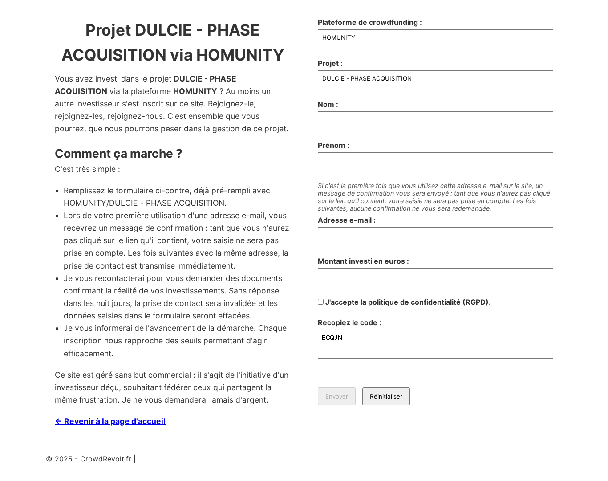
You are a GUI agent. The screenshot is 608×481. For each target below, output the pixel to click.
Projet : (330, 63)
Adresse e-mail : (347, 220)
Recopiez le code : (349, 322)
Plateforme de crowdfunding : (370, 22)
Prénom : (333, 145)
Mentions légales (166, 458)
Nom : (328, 104)
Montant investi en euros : (363, 261)
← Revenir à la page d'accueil (110, 421)
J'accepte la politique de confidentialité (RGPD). (407, 302)
